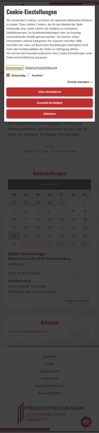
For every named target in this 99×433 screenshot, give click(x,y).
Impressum (14, 67)
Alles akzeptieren (49, 91)
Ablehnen (49, 113)
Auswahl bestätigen (49, 102)
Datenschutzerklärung (41, 67)
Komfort (37, 75)
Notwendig (18, 75)
